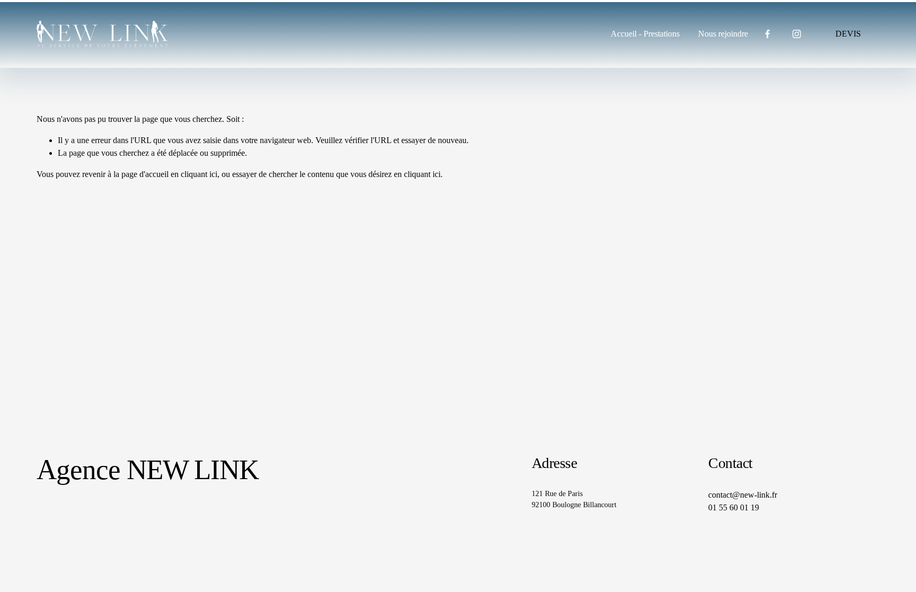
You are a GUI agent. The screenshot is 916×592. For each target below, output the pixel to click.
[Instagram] (796, 34)
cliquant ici (199, 174)
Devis (848, 33)
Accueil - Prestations (645, 33)
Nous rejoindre (723, 33)
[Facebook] (767, 34)
